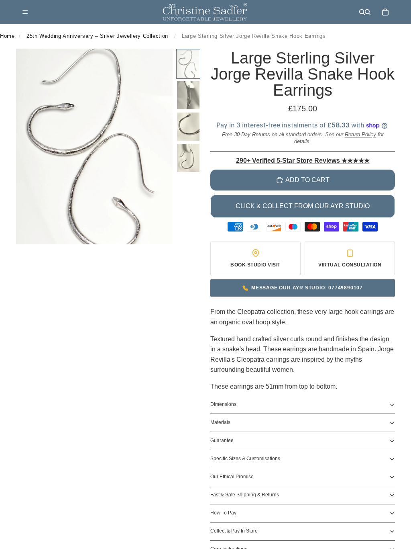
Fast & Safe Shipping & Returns (244, 495)
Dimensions (223, 404)
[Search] (362, 12)
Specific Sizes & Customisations (245, 458)
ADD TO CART (307, 179)
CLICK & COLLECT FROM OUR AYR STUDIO (303, 206)
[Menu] (25, 12)
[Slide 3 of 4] (188, 127)
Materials (220, 422)
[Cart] (385, 12)
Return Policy (360, 134)
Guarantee (222, 440)
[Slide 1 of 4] (188, 64)
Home (7, 36)
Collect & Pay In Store (234, 531)
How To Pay (223, 513)
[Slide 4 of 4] (188, 158)
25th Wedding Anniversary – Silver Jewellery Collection (97, 36)
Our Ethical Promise (232, 476)
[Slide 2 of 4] (188, 95)
